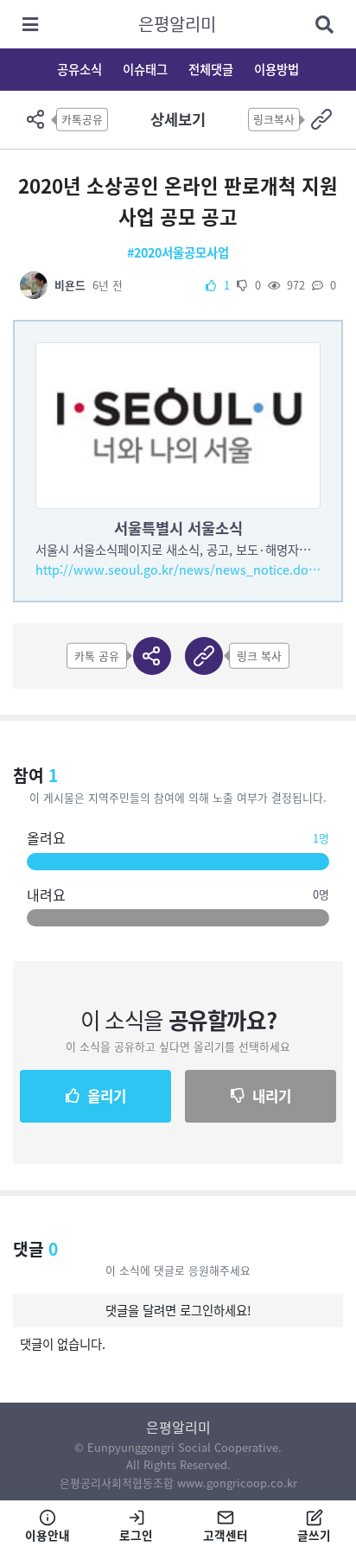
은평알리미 (177, 23)
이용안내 (47, 1534)
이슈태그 (145, 69)
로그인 (136, 1534)
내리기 (271, 1095)
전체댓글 (210, 69)
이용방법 (276, 69)
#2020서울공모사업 (178, 252)
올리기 (106, 1095)
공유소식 (79, 69)
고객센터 (225, 1534)
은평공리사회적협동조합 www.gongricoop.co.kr (178, 1482)
